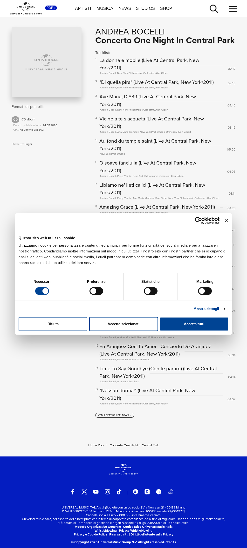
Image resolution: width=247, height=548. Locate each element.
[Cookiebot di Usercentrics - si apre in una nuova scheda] (198, 220)
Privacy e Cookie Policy (90, 534)
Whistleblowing (106, 530)
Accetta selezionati (123, 324)
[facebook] (72, 491)
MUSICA (104, 8)
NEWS (124, 8)
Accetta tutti (194, 324)
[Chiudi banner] (226, 220)
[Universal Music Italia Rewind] (170, 491)
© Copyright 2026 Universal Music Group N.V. (104, 542)
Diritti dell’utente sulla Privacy (151, 534)
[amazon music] (158, 491)
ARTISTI (83, 8)
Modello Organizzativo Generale (98, 526)
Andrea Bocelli (130, 31)
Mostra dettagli (206, 309)
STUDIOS (145, 8)
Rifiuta (53, 324)
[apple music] (147, 491)
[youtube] (95, 491)
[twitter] (84, 491)
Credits (170, 542)
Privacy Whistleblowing (135, 530)
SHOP (166, 8)
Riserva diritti (118, 534)
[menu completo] (233, 9)
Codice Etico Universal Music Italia (147, 526)
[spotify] (135, 491)
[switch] (96, 291)
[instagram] (107, 491)
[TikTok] (119, 491)
